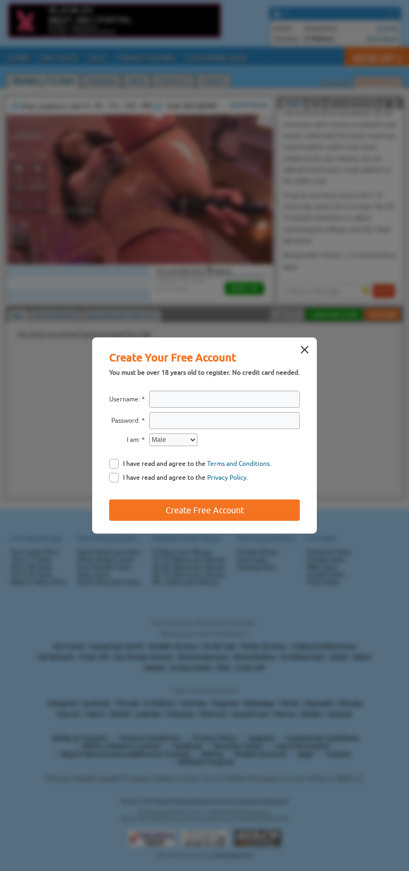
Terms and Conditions (238, 463)
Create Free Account (205, 510)
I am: (133, 439)
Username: (124, 399)
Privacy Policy (227, 477)
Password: (125, 420)
